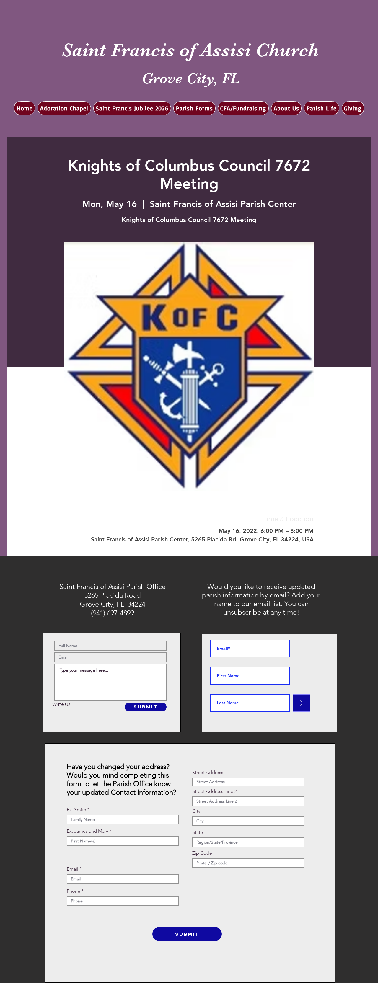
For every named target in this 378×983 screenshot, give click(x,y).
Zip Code (202, 853)
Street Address (207, 772)
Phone (73, 891)
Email (72, 869)
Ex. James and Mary (87, 831)
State (197, 832)
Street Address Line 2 (214, 791)
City (196, 811)
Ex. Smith (76, 809)
